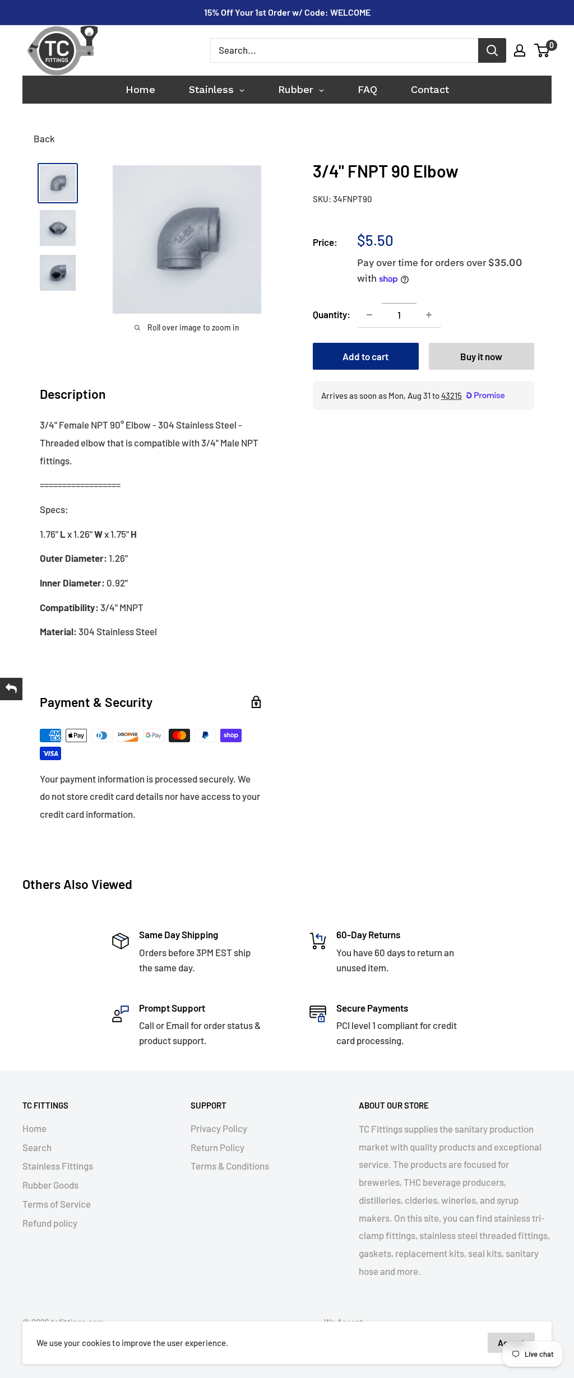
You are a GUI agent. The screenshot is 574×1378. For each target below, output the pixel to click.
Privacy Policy (219, 1128)
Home (34, 1128)
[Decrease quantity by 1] (369, 315)
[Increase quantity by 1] (429, 315)
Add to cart (365, 356)
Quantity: (331, 314)
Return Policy (217, 1147)
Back (44, 138)
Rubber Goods (50, 1184)
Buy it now (481, 356)
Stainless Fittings (57, 1165)
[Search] (492, 50)
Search (37, 1147)
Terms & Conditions (230, 1165)
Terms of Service (56, 1203)
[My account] (519, 50)
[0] (542, 50)
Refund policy (49, 1222)
